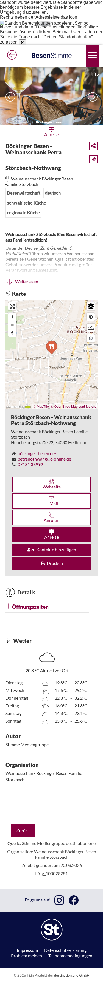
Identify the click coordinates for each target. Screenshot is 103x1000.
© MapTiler (42, 406)
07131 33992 (30, 464)
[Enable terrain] (91, 328)
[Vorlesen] (92, 158)
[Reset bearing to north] (12, 333)
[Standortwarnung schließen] (22, 42)
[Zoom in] (12, 317)
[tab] (47, 606)
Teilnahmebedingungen (70, 955)
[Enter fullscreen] (12, 306)
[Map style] (91, 306)
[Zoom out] (12, 325)
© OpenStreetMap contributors (73, 406)
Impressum (27, 950)
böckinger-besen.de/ (37, 453)
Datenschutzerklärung (65, 950)
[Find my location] (91, 317)
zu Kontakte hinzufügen (53, 549)
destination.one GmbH (72, 975)
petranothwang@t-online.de (44, 458)
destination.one (81, 843)
